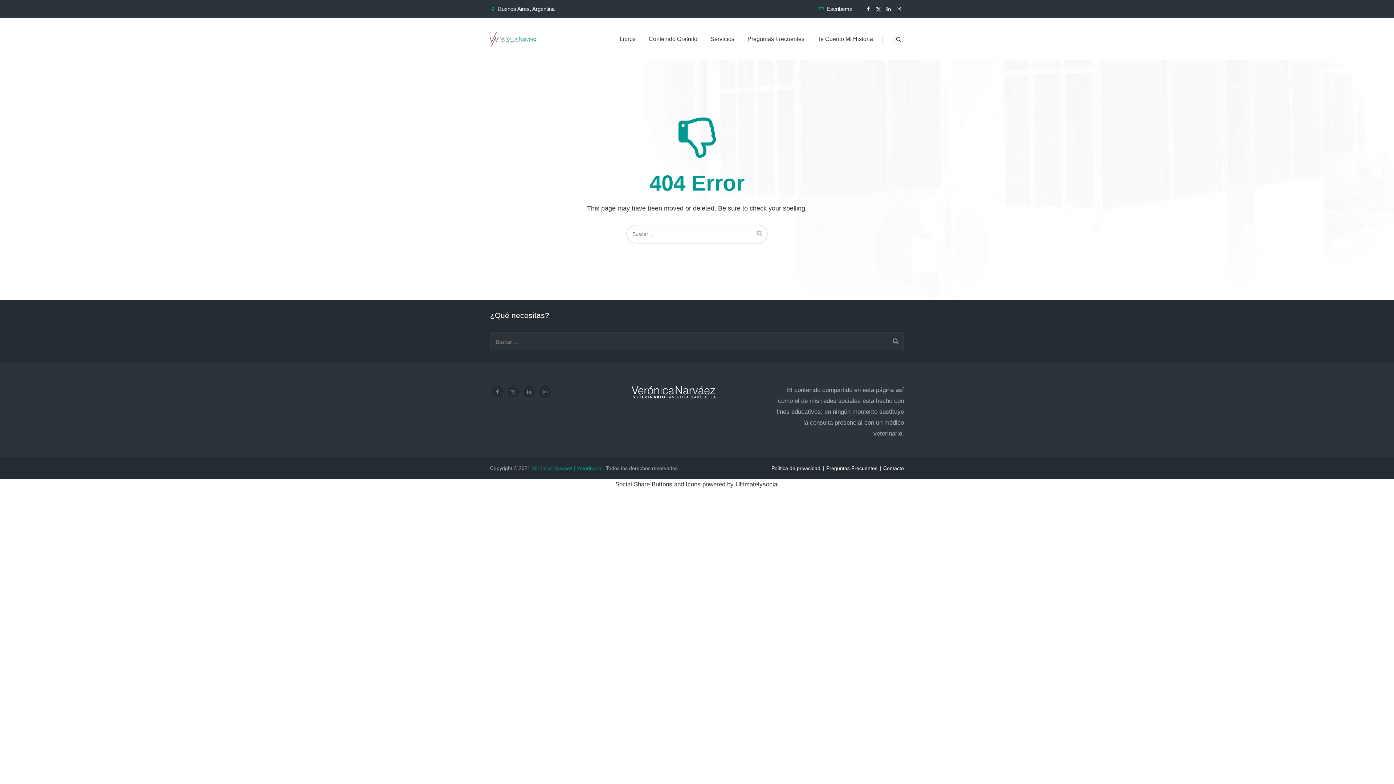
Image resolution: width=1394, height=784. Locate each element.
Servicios (722, 39)
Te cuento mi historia (845, 39)
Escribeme (839, 9)
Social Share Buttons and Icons (658, 484)
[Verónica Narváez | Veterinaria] (513, 39)
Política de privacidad (795, 468)
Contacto (893, 468)
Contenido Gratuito (673, 39)
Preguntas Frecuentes (775, 39)
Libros (628, 39)
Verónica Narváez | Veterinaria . (568, 468)
